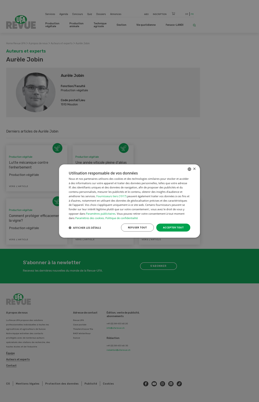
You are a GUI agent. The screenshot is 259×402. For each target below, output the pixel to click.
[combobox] (189, 169)
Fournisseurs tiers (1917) (111, 196)
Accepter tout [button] (173, 227)
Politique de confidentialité (121, 218)
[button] (85, 227)
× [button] (194, 169)
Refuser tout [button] (137, 227)
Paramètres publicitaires (100, 213)
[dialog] (129, 201)
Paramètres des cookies (89, 218)
